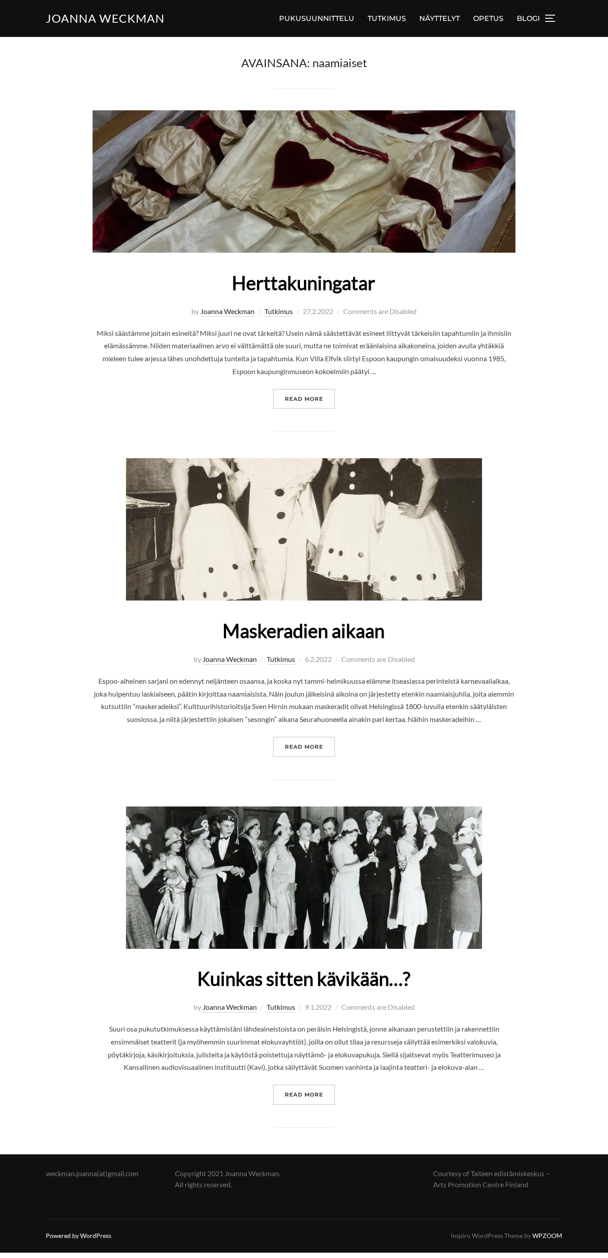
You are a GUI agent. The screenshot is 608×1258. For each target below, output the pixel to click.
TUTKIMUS (387, 18)
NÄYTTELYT (439, 18)
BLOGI (528, 18)
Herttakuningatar (303, 283)
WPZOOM (547, 1235)
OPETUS (488, 18)
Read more (310, 398)
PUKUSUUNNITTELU (316, 18)
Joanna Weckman (105, 18)
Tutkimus (278, 311)
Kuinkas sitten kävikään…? (303, 979)
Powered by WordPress (78, 1235)
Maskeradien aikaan (304, 631)
